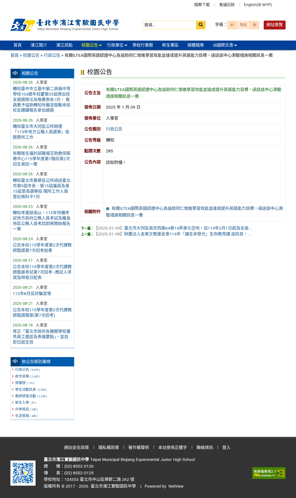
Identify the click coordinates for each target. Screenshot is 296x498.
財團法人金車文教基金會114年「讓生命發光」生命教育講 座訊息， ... (172, 234)
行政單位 (115, 45)
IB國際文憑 (223, 45)
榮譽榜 (24, 383)
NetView (176, 486)
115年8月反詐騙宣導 (32, 293)
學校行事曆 (142, 45)
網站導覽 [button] (274, 24)
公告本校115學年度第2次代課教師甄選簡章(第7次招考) (42, 312)
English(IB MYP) (258, 4)
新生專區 (170, 45)
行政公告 (27, 369)
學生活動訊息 (31, 389)
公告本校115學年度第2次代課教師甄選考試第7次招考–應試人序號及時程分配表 (42, 272)
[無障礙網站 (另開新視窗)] (269, 473)
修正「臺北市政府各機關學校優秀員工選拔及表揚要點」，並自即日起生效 (41, 337)
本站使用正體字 (172, 447)
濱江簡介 (39, 45)
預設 (243, 25)
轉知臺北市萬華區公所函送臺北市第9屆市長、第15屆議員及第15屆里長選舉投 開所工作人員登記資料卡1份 (41, 188)
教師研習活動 (31, 396)
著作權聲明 (138, 447)
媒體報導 (195, 45)
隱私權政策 (108, 447)
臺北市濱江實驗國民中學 (112, 486)
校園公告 (89, 45)
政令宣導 (27, 376)
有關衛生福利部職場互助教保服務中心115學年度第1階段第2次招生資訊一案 (41, 159)
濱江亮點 (64, 45)
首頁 (17, 45)
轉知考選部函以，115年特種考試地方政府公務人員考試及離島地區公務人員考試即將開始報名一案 (41, 221)
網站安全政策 (76, 447)
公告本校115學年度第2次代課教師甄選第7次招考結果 (42, 248)
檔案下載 (202, 4)
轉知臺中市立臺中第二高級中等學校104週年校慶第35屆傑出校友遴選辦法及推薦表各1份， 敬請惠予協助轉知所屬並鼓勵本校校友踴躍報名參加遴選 (41, 99)
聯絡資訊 (205, 447)
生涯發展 (26, 416)
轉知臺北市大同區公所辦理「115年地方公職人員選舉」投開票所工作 (41, 132)
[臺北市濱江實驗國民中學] (65, 25)
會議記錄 (227, 4)
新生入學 (25, 402)
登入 (226, 447)
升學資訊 (26, 409)
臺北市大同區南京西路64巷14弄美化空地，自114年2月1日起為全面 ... (173, 228)
